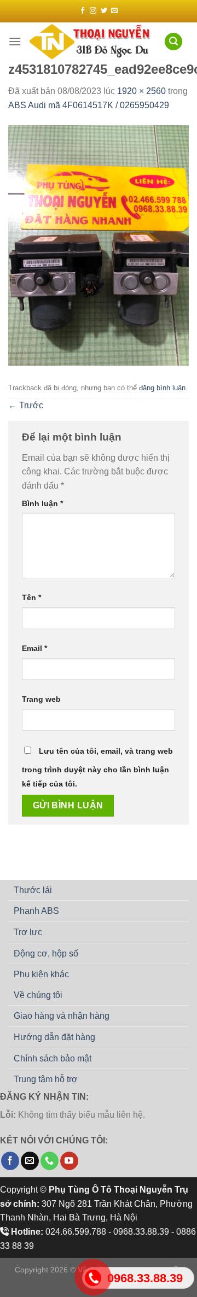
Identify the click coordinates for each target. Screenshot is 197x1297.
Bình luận (42, 503)
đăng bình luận (162, 388)
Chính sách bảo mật (52, 1058)
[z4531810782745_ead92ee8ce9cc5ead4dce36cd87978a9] (98, 245)
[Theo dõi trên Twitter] (104, 11)
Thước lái (33, 890)
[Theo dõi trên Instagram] (93, 11)
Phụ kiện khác (41, 974)
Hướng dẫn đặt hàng (54, 1037)
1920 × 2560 (141, 91)
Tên (31, 597)
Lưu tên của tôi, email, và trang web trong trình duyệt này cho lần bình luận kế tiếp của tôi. (97, 767)
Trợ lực (28, 932)
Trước (25, 405)
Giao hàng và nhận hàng (61, 1015)
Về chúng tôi (38, 995)
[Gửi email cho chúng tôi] (114, 11)
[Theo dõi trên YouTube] (69, 1161)
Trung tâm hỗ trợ (46, 1079)
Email (34, 648)
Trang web (41, 699)
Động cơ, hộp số (46, 953)
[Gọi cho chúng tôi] (49, 1161)
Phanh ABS (36, 910)
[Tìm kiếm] (173, 42)
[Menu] (14, 41)
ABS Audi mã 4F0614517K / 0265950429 (88, 105)
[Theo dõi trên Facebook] (82, 11)
